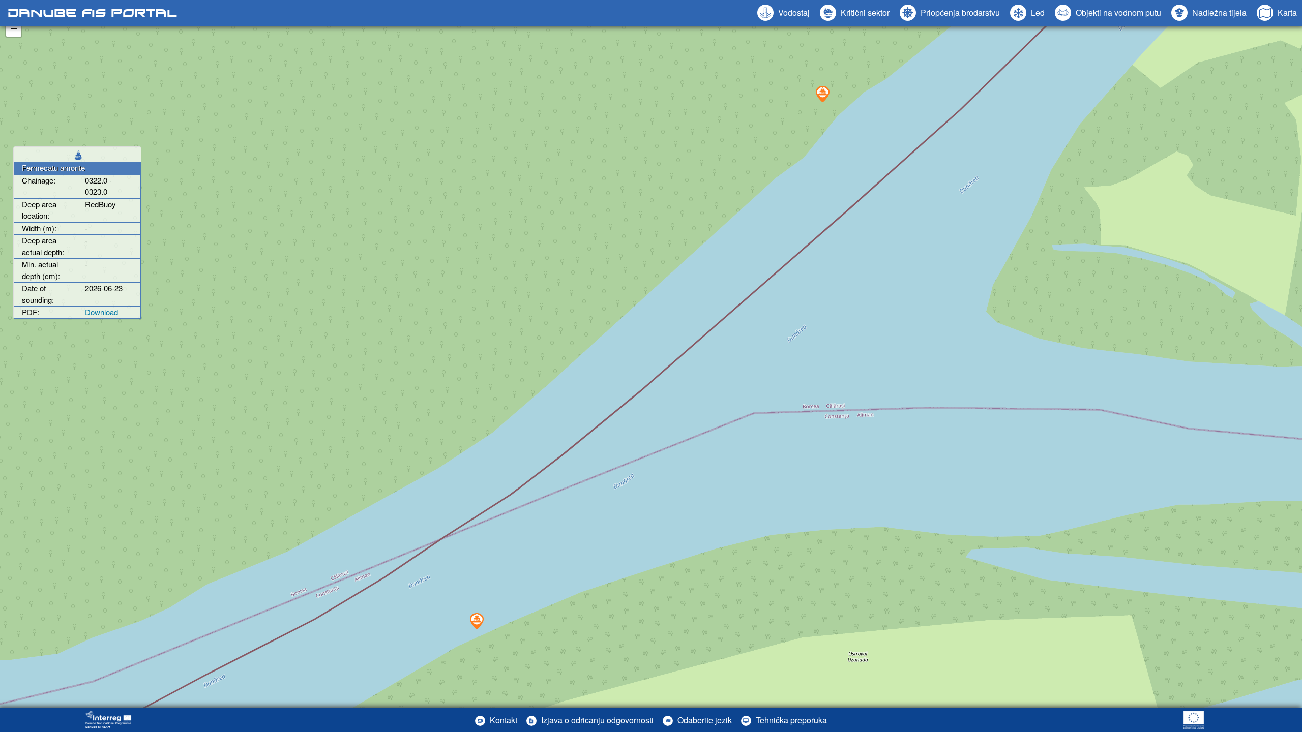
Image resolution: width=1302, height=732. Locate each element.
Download (101, 312)
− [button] (14, 28)
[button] (1108, 12)
